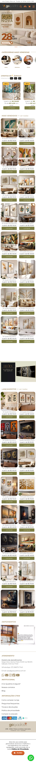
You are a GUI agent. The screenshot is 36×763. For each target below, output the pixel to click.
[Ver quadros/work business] (18, 28)
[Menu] (33, 6)
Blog (3, 691)
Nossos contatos (8, 687)
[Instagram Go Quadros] (10, 675)
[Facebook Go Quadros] (13, 675)
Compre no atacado (10, 714)
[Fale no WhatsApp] (30, 757)
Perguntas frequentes (10, 703)
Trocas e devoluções (10, 707)
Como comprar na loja (10, 700)
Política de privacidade (11, 710)
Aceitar (19, 753)
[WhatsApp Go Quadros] (3, 675)
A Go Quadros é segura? (11, 684)
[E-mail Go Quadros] (6, 675)
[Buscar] (20, 6)
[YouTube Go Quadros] (18, 675)
